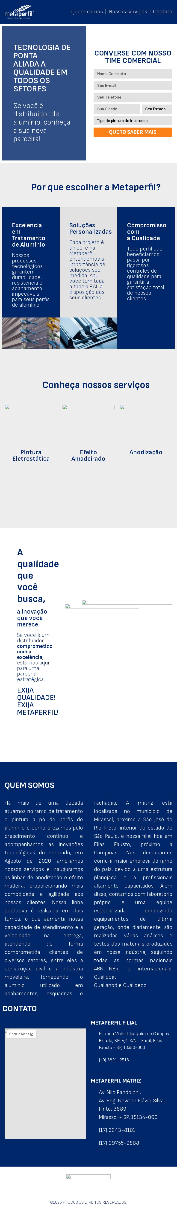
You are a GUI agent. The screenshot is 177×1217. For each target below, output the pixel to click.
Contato (162, 11)
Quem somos (87, 11)
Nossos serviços (128, 11)
